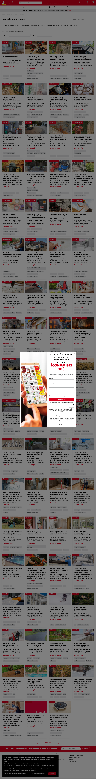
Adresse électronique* (54, 383)
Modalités (61, 424)
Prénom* (51, 378)
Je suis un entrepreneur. (56, 395)
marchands (71, 407)
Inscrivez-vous (61, 399)
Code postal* (52, 389)
